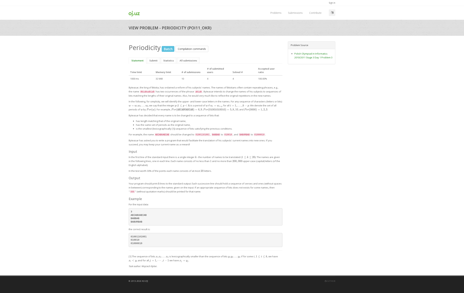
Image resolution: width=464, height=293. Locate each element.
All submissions (188, 60)
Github (331, 281)
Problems (275, 12)
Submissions (295, 12)
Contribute (315, 12)
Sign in (332, 2)
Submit (153, 60)
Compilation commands (192, 49)
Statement (137, 60)
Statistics (168, 60)
